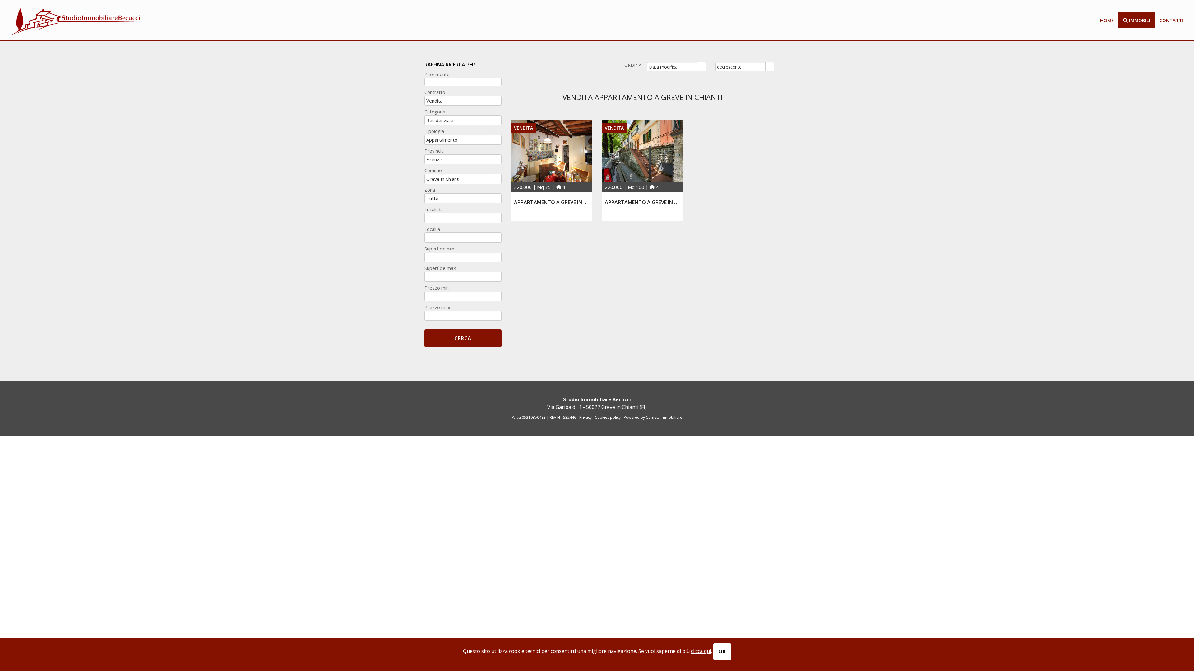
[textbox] (463, 82)
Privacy (585, 417)
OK (722, 651)
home (1107, 20)
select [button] (701, 67)
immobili (1139, 20)
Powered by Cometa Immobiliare (653, 417)
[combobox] (672, 66)
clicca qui (701, 651)
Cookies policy (608, 417)
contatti (1171, 20)
